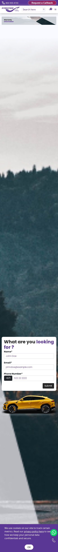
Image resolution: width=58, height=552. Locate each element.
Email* (8, 362)
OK (29, 547)
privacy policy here (34, 531)
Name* (8, 351)
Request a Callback (42, 2)
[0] (49, 9)
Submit (48, 385)
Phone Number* (13, 373)
